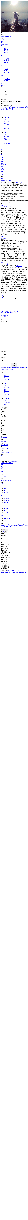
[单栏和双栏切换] (6, 530)
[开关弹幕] (3, 531)
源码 (2, 445)
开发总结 (3, 165)
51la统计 (3, 441)
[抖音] (6, 437)
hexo (25, 107)
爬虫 (2, 166)
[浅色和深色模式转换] (4, 530)
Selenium (14, 107)
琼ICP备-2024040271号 (7, 463)
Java (2, 163)
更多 (2, 174)
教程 (2, 159)
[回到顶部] (5, 532)
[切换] (1, 156)
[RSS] (3, 437)
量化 (2, 171)
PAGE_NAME (4, 44)
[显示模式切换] (1, 149)
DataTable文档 (4, 264)
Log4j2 (8, 107)
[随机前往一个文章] (1, 83)
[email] (1, 437)
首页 (2, 158)
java (22, 525)
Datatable (3, 107)
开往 (6, 441)
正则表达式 (6, 109)
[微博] (2, 437)
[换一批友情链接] (1, 455)
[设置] (2, 532)
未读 (2, 178)
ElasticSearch (4, 238)
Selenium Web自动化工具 (7, 180)
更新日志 (5, 445)
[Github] (1, 317)
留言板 (7, 448)
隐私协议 (3, 452)
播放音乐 (3, 533)
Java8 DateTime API (6, 206)
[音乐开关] (14, 153)
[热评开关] (14, 152)
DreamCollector (14, 461)
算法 (12, 109)
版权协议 (12, 452)
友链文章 (3, 448)
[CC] (7, 437)
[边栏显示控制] (14, 150)
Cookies (8, 452)
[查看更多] (4, 114)
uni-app (2, 169)
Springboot (20, 107)
